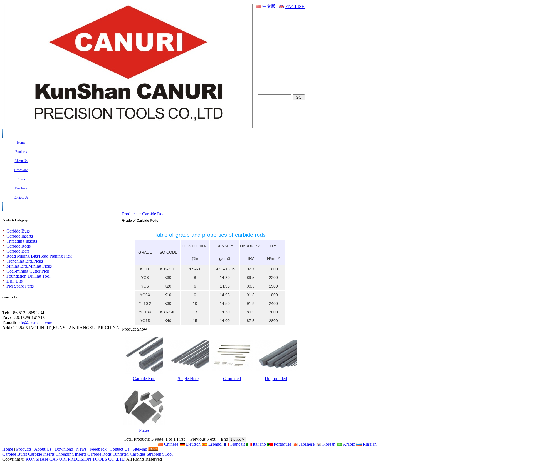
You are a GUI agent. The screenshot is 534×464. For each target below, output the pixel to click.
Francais (237, 444)
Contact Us (119, 449)
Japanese (306, 444)
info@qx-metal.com (34, 322)
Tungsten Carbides (129, 454)
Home (7, 449)
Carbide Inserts (19, 236)
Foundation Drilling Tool (28, 276)
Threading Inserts (21, 241)
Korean (328, 444)
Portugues (282, 444)
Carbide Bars (17, 251)
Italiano (259, 444)
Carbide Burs (18, 231)
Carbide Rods (154, 213)
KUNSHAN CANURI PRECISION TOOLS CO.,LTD (75, 459)
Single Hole (188, 378)
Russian (369, 444)
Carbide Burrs (14, 454)
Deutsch (193, 444)
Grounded (232, 378)
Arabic (348, 444)
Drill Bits (14, 281)
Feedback (98, 449)
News (81, 449)
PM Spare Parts (20, 286)
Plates (144, 430)
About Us (42, 449)
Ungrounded (276, 378)
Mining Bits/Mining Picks (29, 266)
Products (129, 213)
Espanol (214, 444)
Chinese (170, 444)
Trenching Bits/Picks (24, 261)
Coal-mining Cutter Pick (27, 271)
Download (64, 449)
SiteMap (139, 449)
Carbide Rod (144, 378)
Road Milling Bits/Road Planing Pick (39, 256)
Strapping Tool (160, 454)
